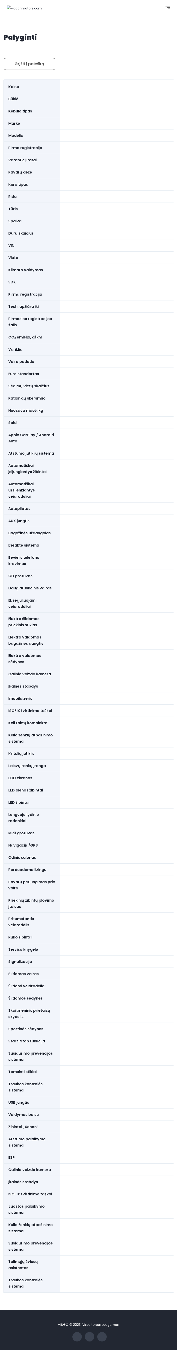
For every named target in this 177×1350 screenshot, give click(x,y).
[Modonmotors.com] (24, 8)
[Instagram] (102, 1336)
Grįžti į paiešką (29, 64)
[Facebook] (77, 1336)
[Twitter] (89, 1336)
